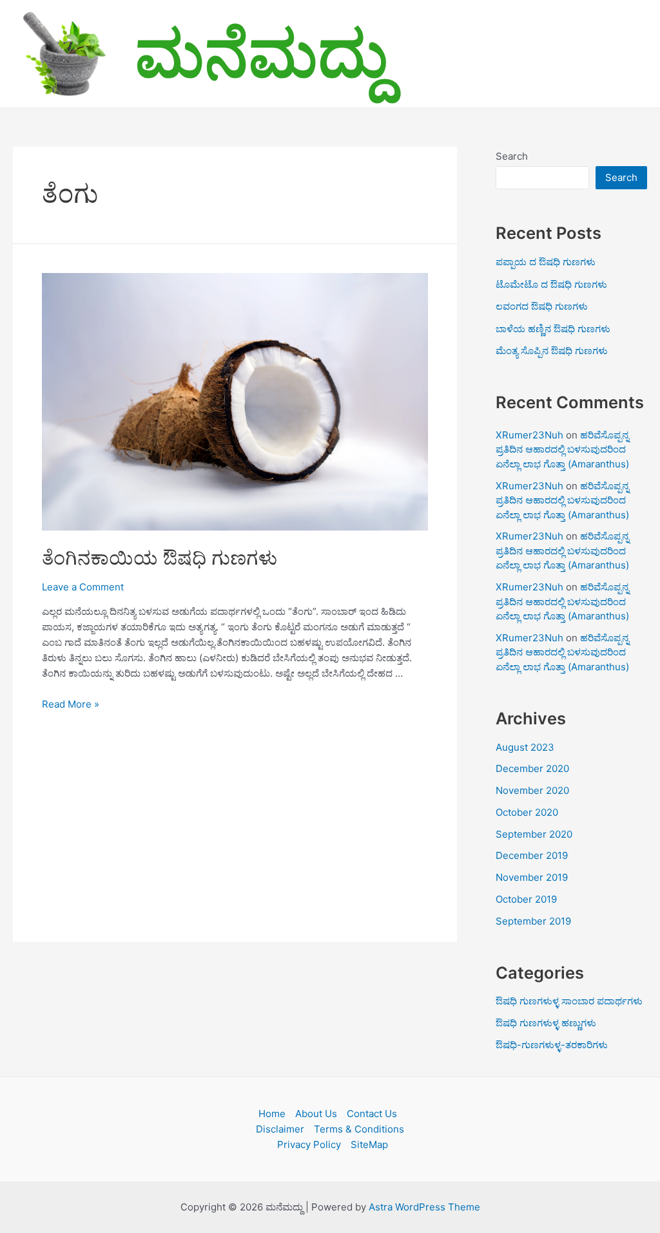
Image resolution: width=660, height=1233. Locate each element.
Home (272, 1113)
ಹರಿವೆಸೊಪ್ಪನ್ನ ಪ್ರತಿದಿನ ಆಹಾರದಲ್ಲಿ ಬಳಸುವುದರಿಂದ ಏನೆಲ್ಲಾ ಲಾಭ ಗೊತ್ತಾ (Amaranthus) (562, 449)
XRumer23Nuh (529, 435)
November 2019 (532, 877)
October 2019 (526, 899)
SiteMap (369, 1144)
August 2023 (525, 747)
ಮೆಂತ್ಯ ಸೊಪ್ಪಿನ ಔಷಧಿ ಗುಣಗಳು (552, 350)
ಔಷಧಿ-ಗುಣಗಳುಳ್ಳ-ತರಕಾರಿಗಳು (552, 1045)
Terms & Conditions (359, 1129)
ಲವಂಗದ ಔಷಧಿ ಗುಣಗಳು (542, 306)
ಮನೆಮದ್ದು (262, 53)
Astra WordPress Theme (424, 1207)
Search (512, 156)
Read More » (70, 704)
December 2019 (532, 855)
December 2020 (532, 768)
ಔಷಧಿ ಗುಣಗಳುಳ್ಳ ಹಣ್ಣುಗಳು (546, 1023)
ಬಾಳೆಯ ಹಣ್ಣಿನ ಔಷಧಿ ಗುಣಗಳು (553, 329)
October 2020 (527, 812)
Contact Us (372, 1113)
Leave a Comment (83, 587)
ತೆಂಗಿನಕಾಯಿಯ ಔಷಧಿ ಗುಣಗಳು (159, 557)
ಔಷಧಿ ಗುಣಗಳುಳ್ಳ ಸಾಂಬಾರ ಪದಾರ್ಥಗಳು (569, 1001)
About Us (316, 1113)
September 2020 (534, 834)
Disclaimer (280, 1129)
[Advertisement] (235, 818)
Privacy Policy (309, 1144)
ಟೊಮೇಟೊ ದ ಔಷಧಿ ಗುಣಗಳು (551, 284)
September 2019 (533, 921)
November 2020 (532, 790)
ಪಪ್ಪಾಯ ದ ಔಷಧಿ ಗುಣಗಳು (546, 262)
